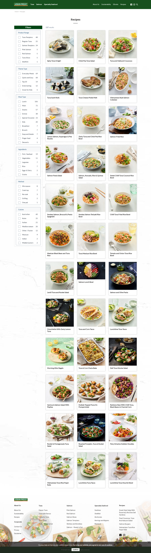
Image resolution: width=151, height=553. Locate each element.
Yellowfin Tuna (44, 517)
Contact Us (18, 527)
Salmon (39, 4)
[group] (28, 37)
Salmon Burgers (124, 524)
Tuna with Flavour (45, 514)
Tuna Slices (43, 520)
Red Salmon (71, 514)
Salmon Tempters (73, 520)
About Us (96, 4)
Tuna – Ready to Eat (46, 524)
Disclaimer (17, 533)
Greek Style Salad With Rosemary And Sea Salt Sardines (127, 512)
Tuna (32, 4)
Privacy (16, 530)
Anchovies (98, 517)
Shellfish (98, 514)
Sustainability (106, 4)
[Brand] (21, 4)
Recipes (123, 4)
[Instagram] (124, 535)
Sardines (98, 510)
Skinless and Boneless (74, 524)
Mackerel (98, 524)
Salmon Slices (71, 517)
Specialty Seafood (50, 4)
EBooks (115, 4)
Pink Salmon (71, 510)
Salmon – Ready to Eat (75, 527)
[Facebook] (120, 535)
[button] (19, 37)
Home (16, 11)
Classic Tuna (43, 510)
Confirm (75, 549)
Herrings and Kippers (102, 520)
